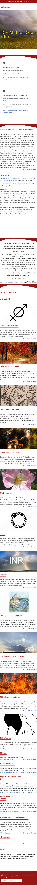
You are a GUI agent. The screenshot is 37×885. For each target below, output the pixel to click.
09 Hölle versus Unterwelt (10, 697)
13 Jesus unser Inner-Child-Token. (11, 777)
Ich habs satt (5, 837)
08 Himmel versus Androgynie (12, 656)
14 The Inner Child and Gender (9, 797)
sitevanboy (11, 877)
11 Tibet (3, 753)
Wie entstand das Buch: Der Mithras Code (16, 129)
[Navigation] (35, 6)
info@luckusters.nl (26, 1)
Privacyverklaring (27, 875)
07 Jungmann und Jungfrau (11, 615)
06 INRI (3, 574)
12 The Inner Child (7, 763)
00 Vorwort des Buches (9, 325)
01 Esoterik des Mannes (9, 366)
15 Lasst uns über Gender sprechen (14, 818)
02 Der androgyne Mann (9, 409)
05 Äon (2, 534)
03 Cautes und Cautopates (10, 452)
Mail (20, 875)
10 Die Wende (5, 738)
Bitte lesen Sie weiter (30, 170)
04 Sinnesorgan (6, 493)
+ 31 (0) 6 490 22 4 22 (13, 1)
